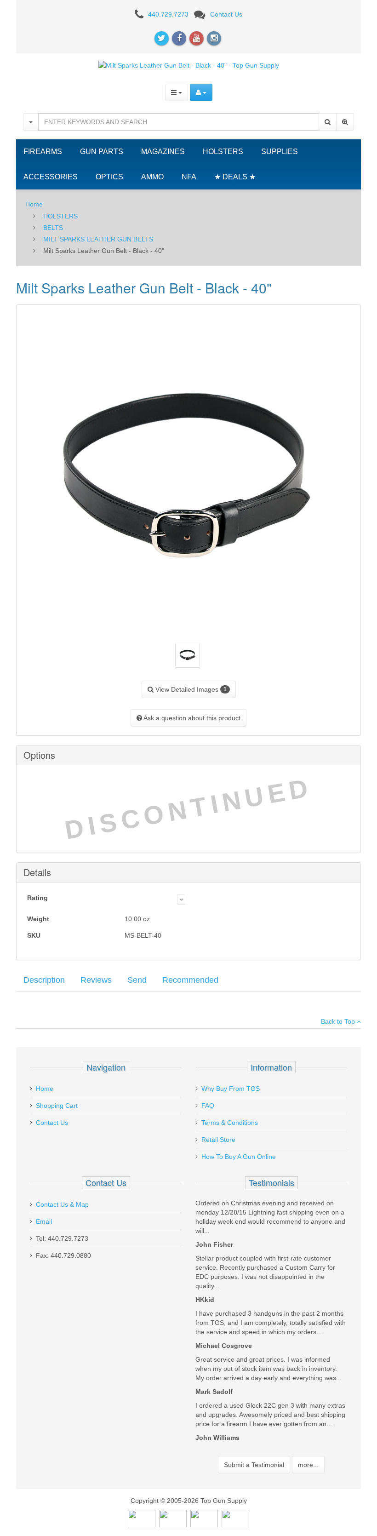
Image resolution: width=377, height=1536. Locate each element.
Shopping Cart (57, 1105)
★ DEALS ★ (235, 177)
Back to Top (339, 1021)
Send (137, 980)
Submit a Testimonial (254, 1464)
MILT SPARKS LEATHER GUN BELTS (98, 239)
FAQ (207, 1105)
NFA (189, 177)
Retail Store (218, 1139)
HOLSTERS (223, 151)
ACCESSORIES (50, 177)
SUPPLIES (279, 151)
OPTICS (109, 177)
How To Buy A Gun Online (238, 1156)
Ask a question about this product (191, 718)
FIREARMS (42, 151)
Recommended (190, 980)
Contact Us (226, 14)
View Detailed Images (190, 689)
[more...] (181, 899)
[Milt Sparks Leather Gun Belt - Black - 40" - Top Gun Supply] (188, 65)
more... (308, 1464)
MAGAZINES (163, 151)
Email (44, 1221)
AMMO (152, 177)
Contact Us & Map (62, 1204)
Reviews (96, 980)
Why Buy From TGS (230, 1088)
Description (44, 980)
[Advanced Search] (345, 122)
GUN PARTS (101, 151)
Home (34, 204)
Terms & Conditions (229, 1122)
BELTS (53, 227)
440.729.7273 (168, 14)
